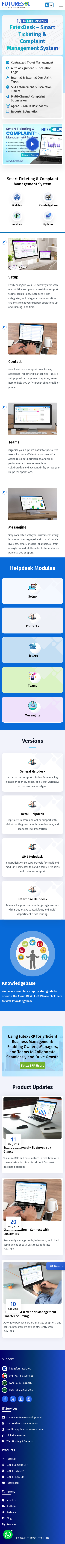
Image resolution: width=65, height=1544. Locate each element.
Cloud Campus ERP (17, 1464)
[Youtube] (21, 1399)
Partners (11, 1512)
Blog (9, 1518)
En (47, 5)
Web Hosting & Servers (19, 1441)
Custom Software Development (24, 1417)
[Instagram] (29, 1399)
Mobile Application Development (25, 1429)
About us (11, 1500)
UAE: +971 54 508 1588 (21, 1375)
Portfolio (11, 1506)
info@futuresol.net (20, 1368)
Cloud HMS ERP (15, 1470)
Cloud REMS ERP (15, 1476)
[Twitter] (13, 1399)
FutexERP (11, 1458)
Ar (51, 5)
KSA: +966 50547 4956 (21, 1389)
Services (11, 1524)
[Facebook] (5, 1399)
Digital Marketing (16, 1435)
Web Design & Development (22, 1423)
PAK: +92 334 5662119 (20, 1382)
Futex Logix (12, 1482)
